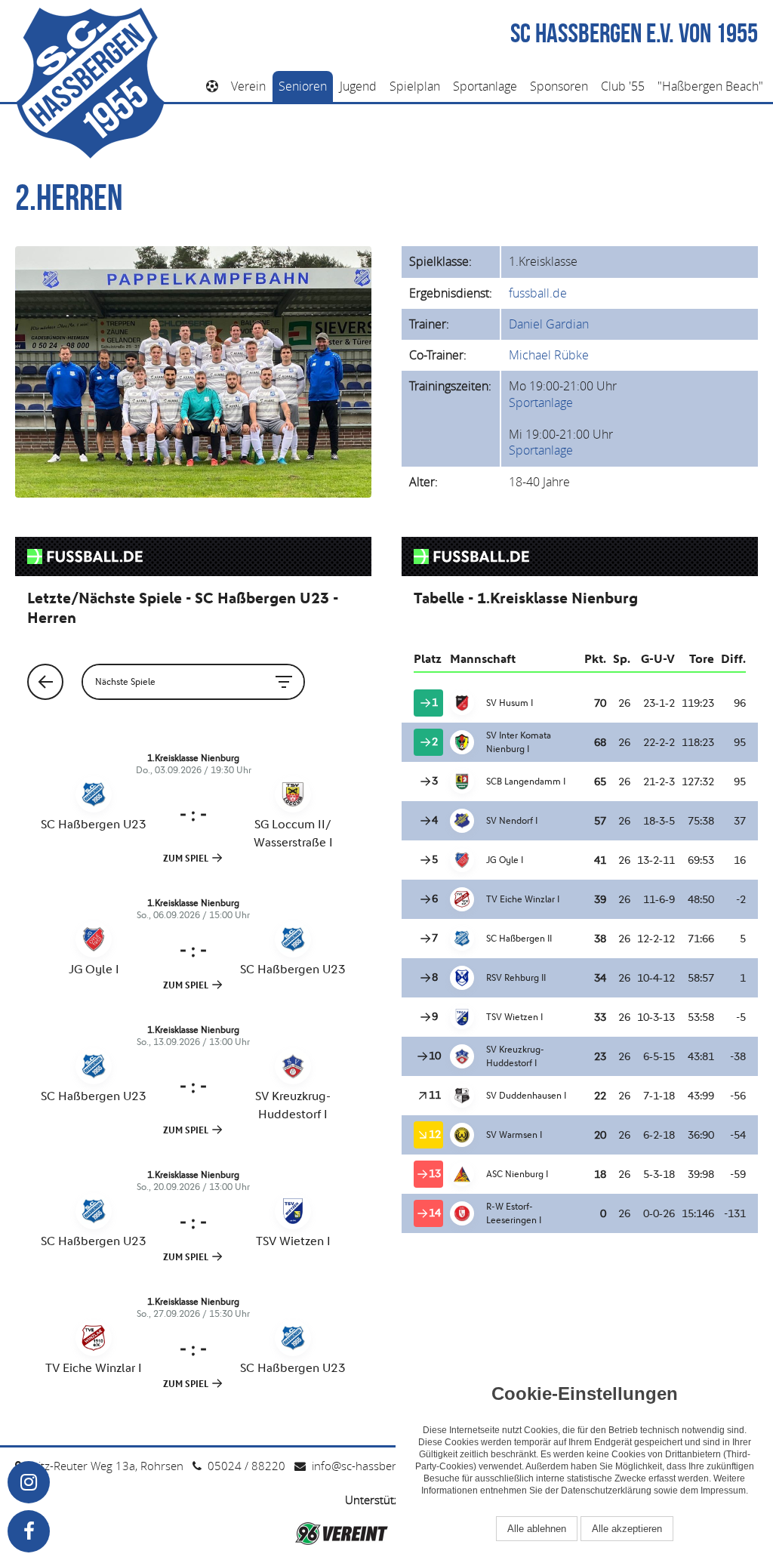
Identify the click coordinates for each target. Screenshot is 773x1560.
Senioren (303, 86)
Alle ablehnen (536, 1528)
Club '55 (623, 86)
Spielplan (415, 86)
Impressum (723, 1490)
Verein (248, 86)
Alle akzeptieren (627, 1528)
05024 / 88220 (246, 1465)
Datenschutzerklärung (606, 1490)
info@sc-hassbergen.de (371, 1465)
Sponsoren (559, 86)
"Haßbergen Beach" (710, 86)
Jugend (358, 86)
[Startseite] (212, 86)
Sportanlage (485, 86)
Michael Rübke (549, 355)
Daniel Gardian (549, 324)
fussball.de (538, 293)
